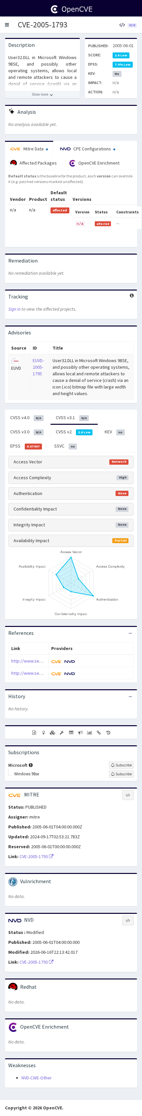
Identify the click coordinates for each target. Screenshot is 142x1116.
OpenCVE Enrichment (98, 163)
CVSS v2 (73, 432)
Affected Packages (37, 163)
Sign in (14, 309)
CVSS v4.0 (25, 417)
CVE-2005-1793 (42, 24)
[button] (7, 24)
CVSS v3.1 (71, 417)
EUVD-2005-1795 (38, 367)
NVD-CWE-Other (36, 1078)
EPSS (25, 446)
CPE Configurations (92, 149)
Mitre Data (33, 149)
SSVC (64, 446)
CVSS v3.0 (25, 432)
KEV (114, 432)
